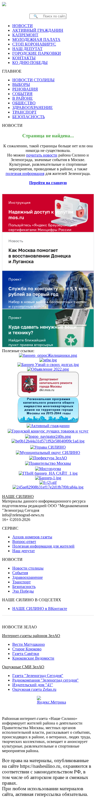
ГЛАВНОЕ (13, 71)
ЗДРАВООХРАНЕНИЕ (32, 107)
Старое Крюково (26, 649)
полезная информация (25, 173)
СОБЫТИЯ (22, 94)
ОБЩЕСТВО (24, 103)
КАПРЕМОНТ (25, 35)
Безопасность (24, 586)
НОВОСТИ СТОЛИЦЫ (33, 80)
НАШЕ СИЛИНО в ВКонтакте (39, 608)
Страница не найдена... (48, 135)
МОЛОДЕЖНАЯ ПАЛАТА (36, 39)
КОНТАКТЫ (24, 58)
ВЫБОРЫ (21, 84)
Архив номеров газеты (32, 537)
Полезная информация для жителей (43, 546)
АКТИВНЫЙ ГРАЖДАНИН (37, 30)
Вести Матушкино (28, 644)
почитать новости (41, 155)
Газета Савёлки (25, 653)
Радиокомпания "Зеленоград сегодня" (45, 680)
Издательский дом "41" (32, 685)
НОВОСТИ (22, 26)
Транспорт (21, 582)
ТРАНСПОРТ (24, 112)
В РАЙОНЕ (22, 98)
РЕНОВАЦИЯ (25, 89)
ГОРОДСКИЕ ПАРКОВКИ (36, 53)
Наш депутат (23, 551)
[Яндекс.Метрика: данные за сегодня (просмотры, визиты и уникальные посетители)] (51, 700)
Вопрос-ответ (24, 541)
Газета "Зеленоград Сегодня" (37, 675)
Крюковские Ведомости (33, 658)
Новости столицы (28, 568)
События (20, 573)
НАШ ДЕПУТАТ (27, 49)
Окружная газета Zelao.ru (34, 689)
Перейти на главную (48, 183)
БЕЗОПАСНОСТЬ (28, 117)
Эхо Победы (23, 591)
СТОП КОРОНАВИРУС (34, 44)
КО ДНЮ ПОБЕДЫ (30, 62)
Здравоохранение (27, 577)
